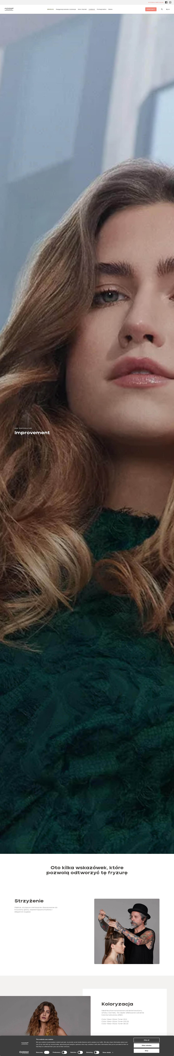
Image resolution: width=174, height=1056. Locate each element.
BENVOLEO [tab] (50, 9)
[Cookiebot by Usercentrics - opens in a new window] (24, 1052)
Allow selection (146, 1045)
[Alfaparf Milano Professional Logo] (9, 9)
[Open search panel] (161, 9)
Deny (146, 1050)
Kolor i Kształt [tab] (82, 9)
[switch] (64, 1052)
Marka (110, 9)
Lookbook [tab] (92, 9)
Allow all (146, 1040)
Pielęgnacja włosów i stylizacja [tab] (66, 9)
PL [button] (167, 9)
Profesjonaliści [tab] (101, 9)
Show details (107, 1052)
